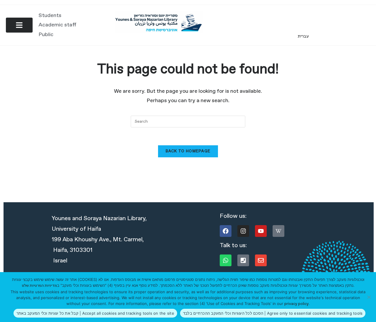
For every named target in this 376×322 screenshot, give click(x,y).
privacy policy (296, 303)
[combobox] (188, 121)
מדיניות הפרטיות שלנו (39, 285)
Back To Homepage (188, 151)
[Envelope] (261, 260)
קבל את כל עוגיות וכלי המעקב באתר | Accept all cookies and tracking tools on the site (95, 313)
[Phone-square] (243, 260)
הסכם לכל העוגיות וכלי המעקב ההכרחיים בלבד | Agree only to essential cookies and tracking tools (273, 313)
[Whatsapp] (225, 260)
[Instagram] (243, 231)
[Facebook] (225, 231)
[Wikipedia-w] (278, 231)
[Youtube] (261, 231)
